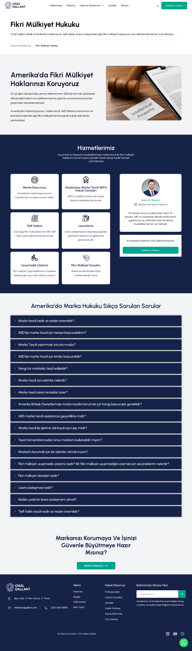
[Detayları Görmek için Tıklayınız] (150, 205)
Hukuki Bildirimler (114, 613)
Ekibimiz (71, 5)
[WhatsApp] (183, 642)
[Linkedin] (168, 634)
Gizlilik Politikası (113, 608)
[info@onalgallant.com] (21, 608)
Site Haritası (111, 619)
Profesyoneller (112, 591)
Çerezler (109, 602)
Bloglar (77, 596)
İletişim (125, 5)
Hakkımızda (56, 5)
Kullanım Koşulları (114, 597)
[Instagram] (182, 634)
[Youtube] (175, 634)
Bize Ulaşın (79, 607)
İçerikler (112, 5)
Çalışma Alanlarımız (90, 5)
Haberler (78, 591)
